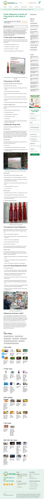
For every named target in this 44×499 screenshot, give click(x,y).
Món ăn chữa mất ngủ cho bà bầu (18, 417)
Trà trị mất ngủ (18, 354)
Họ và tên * (32, 113)
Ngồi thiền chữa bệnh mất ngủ (12, 354)
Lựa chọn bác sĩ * (33, 139)
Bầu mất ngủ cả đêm (12, 459)
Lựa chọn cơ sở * (33, 134)
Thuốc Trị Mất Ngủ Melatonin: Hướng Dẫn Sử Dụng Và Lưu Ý (18, 377)
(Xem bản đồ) (24, 476)
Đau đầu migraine (33, 47)
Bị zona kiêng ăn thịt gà (24, 404)
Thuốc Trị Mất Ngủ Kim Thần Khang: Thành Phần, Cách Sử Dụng (25, 378)
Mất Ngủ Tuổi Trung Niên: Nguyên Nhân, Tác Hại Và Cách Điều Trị (25, 449)
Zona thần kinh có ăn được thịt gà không (5, 417)
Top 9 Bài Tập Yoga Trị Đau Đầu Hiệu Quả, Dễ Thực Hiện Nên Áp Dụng (12, 432)
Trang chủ (5, 9)
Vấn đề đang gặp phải (34, 127)
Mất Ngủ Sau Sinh (7, 338)
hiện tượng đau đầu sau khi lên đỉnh (10, 341)
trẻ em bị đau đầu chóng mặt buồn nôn (11, 343)
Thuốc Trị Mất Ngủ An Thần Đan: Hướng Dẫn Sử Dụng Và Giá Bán (5, 389)
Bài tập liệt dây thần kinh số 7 (5, 430)
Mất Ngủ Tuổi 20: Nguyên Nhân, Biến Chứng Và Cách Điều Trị (5, 462)
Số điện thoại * (33, 118)
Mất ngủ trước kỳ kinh (24, 460)
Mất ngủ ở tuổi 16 (18, 459)
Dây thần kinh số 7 (33, 29)
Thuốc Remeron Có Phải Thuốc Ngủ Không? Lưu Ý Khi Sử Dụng (12, 389)
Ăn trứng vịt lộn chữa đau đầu (18, 362)
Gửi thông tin (35, 154)
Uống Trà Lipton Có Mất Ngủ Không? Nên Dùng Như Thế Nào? (5, 406)
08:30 (36, 151)
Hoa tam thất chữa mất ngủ (12, 362)
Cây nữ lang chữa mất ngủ (25, 362)
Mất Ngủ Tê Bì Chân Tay (8, 336)
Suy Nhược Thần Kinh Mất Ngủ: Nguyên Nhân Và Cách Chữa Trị (5, 449)
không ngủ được (22, 341)
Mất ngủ (32, 21)
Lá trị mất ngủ (25, 354)
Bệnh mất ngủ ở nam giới (12, 447)
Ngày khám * (32, 143)
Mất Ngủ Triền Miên (19, 336)
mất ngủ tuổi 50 (15, 338)
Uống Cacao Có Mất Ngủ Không (12, 404)
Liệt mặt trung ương (34, 45)
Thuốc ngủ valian (18, 387)
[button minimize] (26, 27)
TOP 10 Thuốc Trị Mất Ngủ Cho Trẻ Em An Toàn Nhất (5, 377)
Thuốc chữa (10, 9)
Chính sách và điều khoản (34, 484)
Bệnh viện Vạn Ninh (33, 488)
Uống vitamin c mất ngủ (12, 416)
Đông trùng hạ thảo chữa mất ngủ (5, 362)
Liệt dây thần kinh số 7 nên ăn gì (25, 417)
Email (31, 122)
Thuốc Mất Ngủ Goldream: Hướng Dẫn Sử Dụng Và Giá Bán (25, 389)
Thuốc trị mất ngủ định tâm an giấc (12, 376)
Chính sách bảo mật (33, 483)
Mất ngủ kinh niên (33, 23)
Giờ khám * (32, 149)
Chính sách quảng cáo (33, 486)
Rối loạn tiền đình (33, 49)
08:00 (32, 151)
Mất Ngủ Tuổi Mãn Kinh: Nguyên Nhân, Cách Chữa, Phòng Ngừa (18, 450)
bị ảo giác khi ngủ (23, 338)
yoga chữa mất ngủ (5, 354)
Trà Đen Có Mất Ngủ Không (18, 404)
